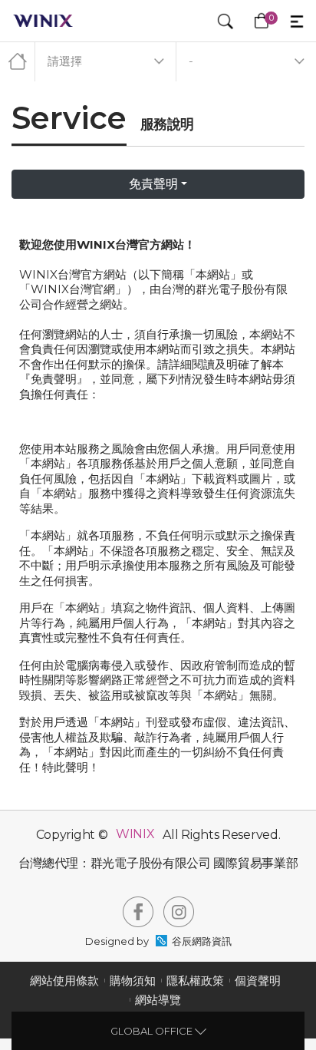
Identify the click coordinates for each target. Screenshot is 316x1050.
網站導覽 (158, 999)
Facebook (138, 911)
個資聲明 (258, 980)
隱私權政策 (195, 980)
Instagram (178, 911)
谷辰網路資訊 (202, 941)
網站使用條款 (64, 980)
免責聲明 (153, 184)
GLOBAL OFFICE (152, 1031)
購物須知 (133, 980)
